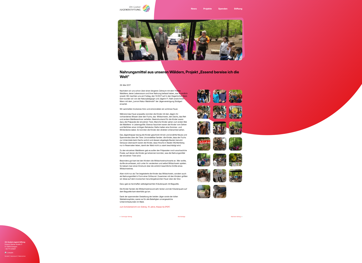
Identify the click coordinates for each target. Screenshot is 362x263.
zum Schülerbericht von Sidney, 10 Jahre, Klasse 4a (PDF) (145, 207)
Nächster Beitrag (236, 216)
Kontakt (7, 256)
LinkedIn (10, 253)
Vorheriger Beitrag (126, 216)
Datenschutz (22, 256)
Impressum (13, 256)
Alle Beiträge (181, 216)
